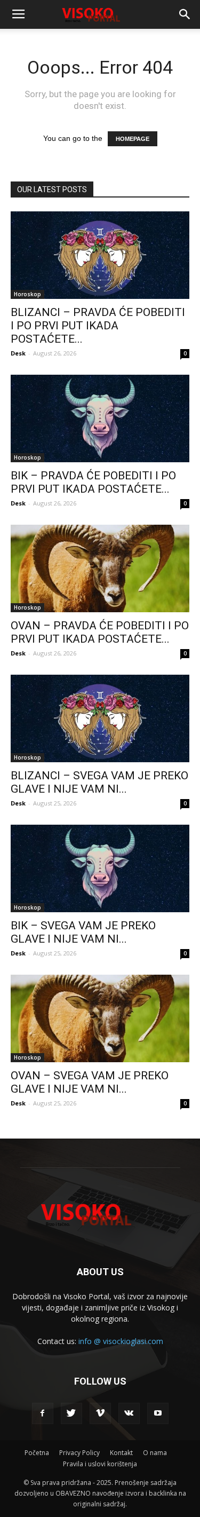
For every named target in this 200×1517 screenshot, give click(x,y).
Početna (37, 1452)
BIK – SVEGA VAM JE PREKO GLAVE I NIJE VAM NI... (83, 932)
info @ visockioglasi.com (120, 1341)
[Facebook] (42, 1413)
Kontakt (121, 1452)
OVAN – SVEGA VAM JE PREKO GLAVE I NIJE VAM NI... (90, 1082)
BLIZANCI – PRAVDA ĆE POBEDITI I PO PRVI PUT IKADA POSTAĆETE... (98, 325)
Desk (18, 353)
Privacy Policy (79, 1452)
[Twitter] (71, 1413)
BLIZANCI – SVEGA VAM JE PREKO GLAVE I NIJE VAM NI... (99, 782)
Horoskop (27, 294)
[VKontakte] (129, 1413)
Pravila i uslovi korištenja (100, 1463)
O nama (155, 1452)
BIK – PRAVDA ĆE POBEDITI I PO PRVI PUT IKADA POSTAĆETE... (93, 482)
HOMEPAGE (132, 139)
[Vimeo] (100, 1413)
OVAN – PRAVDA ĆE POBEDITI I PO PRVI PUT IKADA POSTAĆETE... (100, 632)
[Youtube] (158, 1413)
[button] (185, 14)
